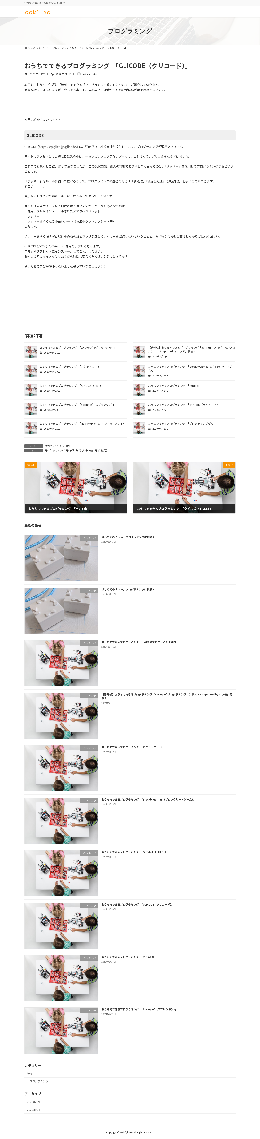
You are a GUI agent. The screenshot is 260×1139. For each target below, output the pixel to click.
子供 (71, 450)
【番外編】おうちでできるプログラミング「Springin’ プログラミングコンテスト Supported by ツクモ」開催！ (191, 349)
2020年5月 (33, 1102)
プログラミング (53, 446)
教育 (91, 450)
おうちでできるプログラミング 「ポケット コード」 (71, 366)
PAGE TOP (250, 1101)
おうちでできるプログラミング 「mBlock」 (175, 385)
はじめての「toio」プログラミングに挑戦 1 (127, 589)
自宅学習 (102, 450)
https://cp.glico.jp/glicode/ (58, 146)
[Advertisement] (54, 106)
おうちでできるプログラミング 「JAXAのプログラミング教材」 (78, 347)
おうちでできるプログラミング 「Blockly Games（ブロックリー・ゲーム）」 (148, 799)
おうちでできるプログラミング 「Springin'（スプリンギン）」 (77, 405)
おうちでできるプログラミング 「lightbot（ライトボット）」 (185, 405)
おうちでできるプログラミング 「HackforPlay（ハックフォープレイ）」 (83, 423)
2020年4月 (33, 1109)
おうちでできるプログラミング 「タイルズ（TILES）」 (73, 385)
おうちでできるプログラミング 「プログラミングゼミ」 (182, 423)
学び (67, 446)
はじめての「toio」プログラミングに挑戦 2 (127, 537)
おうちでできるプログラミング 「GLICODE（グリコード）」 (137, 904)
